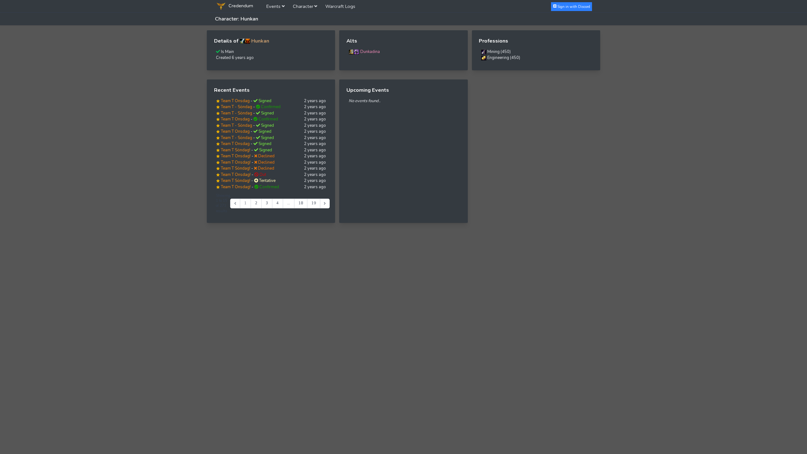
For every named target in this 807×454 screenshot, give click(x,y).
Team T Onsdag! (236, 156)
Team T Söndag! (235, 150)
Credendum (240, 6)
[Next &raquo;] (325, 203)
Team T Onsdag (235, 101)
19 (313, 203)
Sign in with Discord (573, 6)
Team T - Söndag (236, 107)
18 (301, 203)
